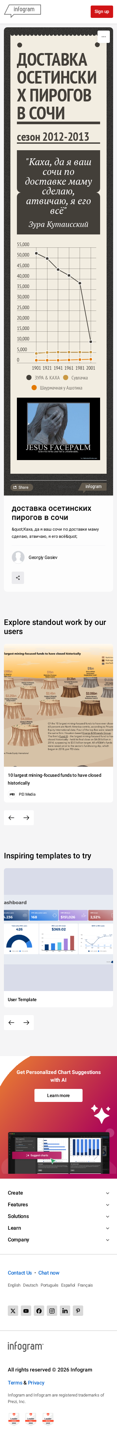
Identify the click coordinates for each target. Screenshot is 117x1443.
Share (23, 487)
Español (68, 1285)
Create (15, 1193)
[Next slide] (26, 818)
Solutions (18, 1216)
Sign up (102, 11)
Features (18, 1204)
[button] (44, 377)
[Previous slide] (11, 818)
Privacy (36, 1383)
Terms (15, 1383)
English (14, 1285)
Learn (14, 1228)
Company (18, 1240)
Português (49, 1285)
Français (85, 1285)
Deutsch (30, 1285)
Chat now (48, 1273)
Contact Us (20, 1273)
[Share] (18, 578)
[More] (104, 37)
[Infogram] (22, 12)
